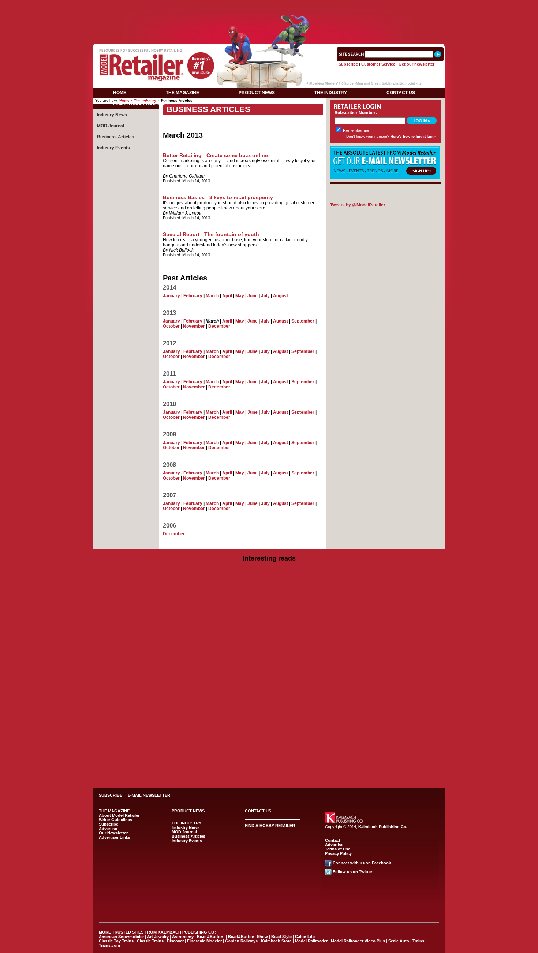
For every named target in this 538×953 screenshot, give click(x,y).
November (194, 326)
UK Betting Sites (269, 657)
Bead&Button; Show (248, 936)
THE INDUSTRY (330, 92)
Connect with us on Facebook (362, 863)
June (252, 295)
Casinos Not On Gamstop (394, 4)
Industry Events (113, 147)
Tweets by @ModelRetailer (357, 205)
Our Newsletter (113, 833)
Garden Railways (241, 941)
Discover (175, 941)
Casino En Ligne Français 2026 (269, 754)
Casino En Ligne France (269, 739)
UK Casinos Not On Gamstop (269, 642)
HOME (119, 92)
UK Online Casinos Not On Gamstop (269, 596)
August (280, 295)
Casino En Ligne (269, 760)
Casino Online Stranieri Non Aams (269, 606)
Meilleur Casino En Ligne (269, 662)
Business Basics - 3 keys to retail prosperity (218, 197)
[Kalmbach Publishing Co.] (344, 821)
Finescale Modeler (204, 941)
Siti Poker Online (269, 775)
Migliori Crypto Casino (269, 744)
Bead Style (281, 936)
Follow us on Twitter (352, 872)
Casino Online (269, 765)
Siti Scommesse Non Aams (332, 4)
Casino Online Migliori (269, 708)
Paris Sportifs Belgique (269, 719)
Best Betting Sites (269, 626)
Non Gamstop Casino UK (269, 616)
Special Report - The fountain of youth (211, 234)
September (302, 321)
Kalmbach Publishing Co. (382, 826)
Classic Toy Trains (116, 941)
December (219, 326)
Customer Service (378, 64)
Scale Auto (398, 941)
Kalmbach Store (276, 941)
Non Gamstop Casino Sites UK (269, 621)
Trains (418, 941)
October (171, 326)
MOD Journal (110, 126)
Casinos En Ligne (269, 672)
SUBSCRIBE (110, 795)
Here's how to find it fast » (414, 136)
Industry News (112, 115)
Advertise (108, 828)
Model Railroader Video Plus (358, 941)
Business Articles (115, 136)
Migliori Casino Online (269, 590)
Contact (332, 840)
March (212, 295)
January (171, 295)
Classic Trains (150, 941)
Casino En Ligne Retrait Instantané (260, 4)
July (265, 295)
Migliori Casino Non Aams (269, 703)
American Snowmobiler (121, 936)
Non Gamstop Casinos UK (269, 575)
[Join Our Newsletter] (385, 177)
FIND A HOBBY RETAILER (140, 103)
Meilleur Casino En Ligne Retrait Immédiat (269, 667)
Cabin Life (305, 936)
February (192, 295)
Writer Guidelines (115, 820)
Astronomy (183, 936)
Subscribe (348, 64)
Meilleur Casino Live (196, 4)
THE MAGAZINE (182, 92)
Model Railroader (311, 941)
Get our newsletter (416, 64)
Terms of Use (337, 849)
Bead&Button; (211, 936)
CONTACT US (400, 92)
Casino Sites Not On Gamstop (269, 611)
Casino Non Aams (269, 693)
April (227, 295)
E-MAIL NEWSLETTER (149, 795)
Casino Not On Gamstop (142, 4)
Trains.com (109, 945)
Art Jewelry (158, 936)
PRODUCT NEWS (257, 92)
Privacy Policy (338, 853)
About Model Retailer (119, 815)
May (239, 295)
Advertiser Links (114, 837)
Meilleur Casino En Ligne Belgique (269, 724)
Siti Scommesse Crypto (269, 729)
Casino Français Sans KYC (269, 770)
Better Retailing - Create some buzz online (215, 155)
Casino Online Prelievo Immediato (269, 580)
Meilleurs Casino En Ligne (269, 749)
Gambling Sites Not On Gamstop (269, 698)
